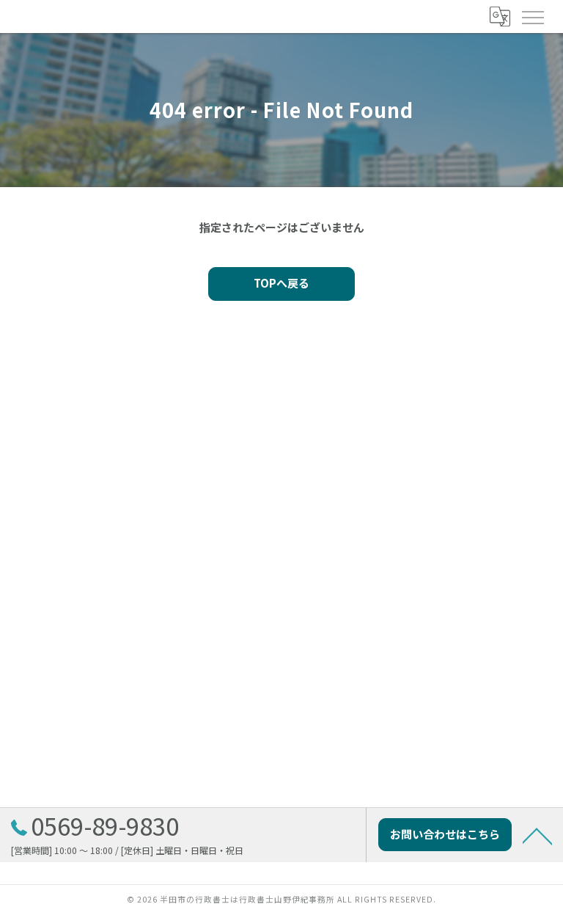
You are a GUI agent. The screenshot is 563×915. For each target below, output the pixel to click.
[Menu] (532, 16)
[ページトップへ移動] (537, 835)
